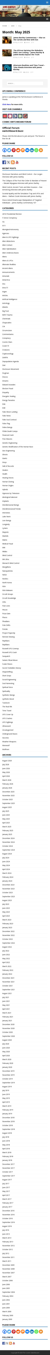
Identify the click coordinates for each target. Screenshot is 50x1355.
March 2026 (6, 780)
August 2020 (7, 1040)
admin (28, 42)
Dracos (5, 377)
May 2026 (6, 772)
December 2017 (8, 1164)
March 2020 (6, 1059)
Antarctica (6, 280)
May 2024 (6, 865)
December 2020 (8, 1024)
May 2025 (6, 819)
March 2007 (6, 1277)
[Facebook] (5, 150)
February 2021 (7, 1017)
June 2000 (6, 1308)
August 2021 (7, 993)
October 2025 (7, 799)
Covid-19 (5, 346)
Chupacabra (6, 322)
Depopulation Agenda (10, 361)
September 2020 (8, 1036)
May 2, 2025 (18, 72)
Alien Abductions (8, 241)
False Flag (6, 423)
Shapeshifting (7, 672)
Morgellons (6, 567)
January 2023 (7, 927)
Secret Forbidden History (11, 668)
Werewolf (6, 745)
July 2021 (5, 997)
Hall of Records (8, 466)
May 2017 (6, 1191)
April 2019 (6, 1102)
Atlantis (5, 307)
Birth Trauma (7, 315)
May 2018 (6, 1145)
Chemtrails (6, 319)
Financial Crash (8, 435)
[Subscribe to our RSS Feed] (13, 162)
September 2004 (8, 1292)
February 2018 (7, 1156)
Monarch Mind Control (10, 563)
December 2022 (8, 931)
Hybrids (5, 489)
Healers (5, 470)
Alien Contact (7, 245)
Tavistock (6, 703)
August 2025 (7, 807)
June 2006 (6, 1284)
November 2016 (8, 1214)
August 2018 (7, 1133)
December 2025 (8, 792)
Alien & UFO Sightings (10, 237)
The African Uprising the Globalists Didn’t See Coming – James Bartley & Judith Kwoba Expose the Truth (28, 52)
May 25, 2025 (19, 42)
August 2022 (7, 947)
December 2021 (8, 978)
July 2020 (5, 1044)
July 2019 (5, 1090)
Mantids (5, 536)
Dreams (5, 381)
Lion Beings (6, 520)
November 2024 (8, 842)
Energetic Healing (8, 396)
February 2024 (7, 877)
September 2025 (8, 803)
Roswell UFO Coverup (10, 648)
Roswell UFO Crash (9, 652)
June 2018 (6, 1141)
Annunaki (5, 276)
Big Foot (5, 311)
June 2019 (6, 1094)
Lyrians (5, 528)
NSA (4, 586)
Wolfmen (5, 749)
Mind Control (7, 555)
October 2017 (7, 1172)
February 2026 (7, 784)
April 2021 (6, 1009)
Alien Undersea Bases (10, 253)
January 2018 (7, 1160)
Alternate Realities (9, 264)
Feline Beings (7, 427)
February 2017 (7, 1203)
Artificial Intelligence (9, 299)
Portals (5, 629)
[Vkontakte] (27, 150)
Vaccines (5, 738)
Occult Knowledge (9, 598)
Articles (5, 295)
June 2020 (6, 1048)
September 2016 (8, 1222)
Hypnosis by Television (10, 493)
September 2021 (8, 989)
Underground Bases (9, 734)
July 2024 (5, 858)
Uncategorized (7, 730)
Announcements (8, 272)
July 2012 (5, 1253)
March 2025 (6, 827)
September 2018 (8, 1129)
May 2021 (6, 1005)
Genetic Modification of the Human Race (17, 447)
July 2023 (5, 904)
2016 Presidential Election (12, 214)
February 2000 (7, 1315)
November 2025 (8, 795)
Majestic (5, 532)
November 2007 (8, 1273)
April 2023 (6, 916)
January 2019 (7, 1114)
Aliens (4, 257)
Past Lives (6, 606)
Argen (4, 291)
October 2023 (7, 892)
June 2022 (6, 954)
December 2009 (8, 1265)
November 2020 (8, 1028)
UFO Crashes (7, 718)
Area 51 (5, 288)
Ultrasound (6, 726)
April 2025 (6, 823)
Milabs (4, 551)
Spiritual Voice (7, 687)
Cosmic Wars (7, 342)
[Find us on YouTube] (17, 162)
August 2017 (7, 1180)
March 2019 (6, 1106)
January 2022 (7, 974)
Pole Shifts (6, 625)
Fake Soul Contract (9, 420)
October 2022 (7, 939)
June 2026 (6, 768)
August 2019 (7, 1086)
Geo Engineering (8, 451)
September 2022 (8, 943)
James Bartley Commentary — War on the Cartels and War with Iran (29, 38)
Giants (4, 458)
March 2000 (6, 1311)
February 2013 (7, 1242)
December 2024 (8, 838)
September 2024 (8, 850)
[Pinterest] (14, 150)
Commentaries (7, 334)
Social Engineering (9, 679)
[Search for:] (25, 83)
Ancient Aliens (7, 268)
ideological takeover (9, 497)
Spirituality (6, 691)
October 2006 (7, 1280)
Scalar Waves (7, 664)
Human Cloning (8, 482)
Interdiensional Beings (10, 505)
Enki (3, 404)
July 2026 (5, 764)
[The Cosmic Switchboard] (25, 15)
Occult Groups (7, 594)
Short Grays (6, 675)
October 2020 (7, 1032)
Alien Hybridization (9, 249)
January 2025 (7, 834)
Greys (4, 462)
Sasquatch (6, 656)
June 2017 (6, 1187)
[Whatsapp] (36, 150)
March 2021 (6, 1013)
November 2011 (8, 1257)
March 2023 (6, 920)
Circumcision (7, 330)
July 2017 (5, 1183)
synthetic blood (8, 699)
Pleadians (6, 621)
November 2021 (8, 982)
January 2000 (7, 1319)
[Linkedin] (32, 150)
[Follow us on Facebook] (4, 162)
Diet (3, 365)
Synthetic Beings (8, 695)
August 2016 (7, 1226)
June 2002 (6, 1300)
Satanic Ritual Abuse (10, 660)
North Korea (7, 582)
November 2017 (8, 1168)
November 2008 (8, 1269)
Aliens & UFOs (7, 260)
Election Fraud (7, 388)
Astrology (6, 303)
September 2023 (8, 896)
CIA (3, 326)
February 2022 (7, 970)
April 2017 (6, 1195)
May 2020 (6, 1051)
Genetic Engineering (9, 443)
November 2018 (8, 1121)
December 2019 (8, 1071)
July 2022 (5, 951)
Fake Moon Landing (9, 412)
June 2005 (6, 1288)
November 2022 (8, 935)
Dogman (5, 373)
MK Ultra (5, 559)
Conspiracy (6, 338)
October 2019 (7, 1079)
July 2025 (5, 811)
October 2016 (7, 1218)
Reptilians (6, 641)
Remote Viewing (8, 637)
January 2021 (7, 1020)
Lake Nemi (6, 516)
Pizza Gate (6, 613)
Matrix (4, 540)
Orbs (4, 602)
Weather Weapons (9, 741)
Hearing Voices (7, 478)
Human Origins (7, 485)
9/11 (4, 225)
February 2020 (7, 1063)
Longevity (6, 524)
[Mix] (23, 150)
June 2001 (6, 1304)
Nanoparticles (7, 571)
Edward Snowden (8, 385)
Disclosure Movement (10, 369)
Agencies (5, 233)
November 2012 (8, 1246)
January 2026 (7, 788)
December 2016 (8, 1211)
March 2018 (6, 1152)
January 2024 (7, 881)
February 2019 (7, 1110)
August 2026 (7, 761)
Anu (3, 284)
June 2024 (6, 861)
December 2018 (8, 1117)
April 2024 (6, 869)
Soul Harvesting (8, 683)
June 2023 (6, 908)
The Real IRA (7, 707)
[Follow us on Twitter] (8, 162)
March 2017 (6, 1199)
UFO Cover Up (7, 714)
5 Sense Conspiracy (9, 218)
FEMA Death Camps (10, 431)
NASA (4, 575)
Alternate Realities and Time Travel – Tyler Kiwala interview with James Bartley (29, 67)
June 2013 (6, 1234)
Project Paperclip (8, 633)
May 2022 (6, 958)
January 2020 (7, 1067)
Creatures (6, 350)
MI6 (3, 547)
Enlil (3, 408)
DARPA (5, 357)
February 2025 (7, 830)
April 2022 (6, 962)
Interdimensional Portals (11, 509)
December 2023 (8, 885)
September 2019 (8, 1082)
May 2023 (6, 912)
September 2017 (8, 1176)
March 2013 (6, 1238)
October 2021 (7, 986)
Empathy (5, 392)
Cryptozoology (7, 354)
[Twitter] (9, 150)
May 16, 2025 (19, 57)
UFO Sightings (7, 722)
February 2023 (7, 923)
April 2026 (6, 776)
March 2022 (6, 966)
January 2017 (7, 1207)
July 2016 (5, 1230)
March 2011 (6, 1261)
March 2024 (6, 873)
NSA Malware (7, 590)
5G (3, 222)
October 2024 (7, 846)
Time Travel (6, 710)
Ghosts (5, 454)
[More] (41, 150)
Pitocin (4, 610)
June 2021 (6, 1001)
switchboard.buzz (12, 130)
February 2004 (7, 1296)
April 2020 (6, 1055)
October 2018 (7, 1125)
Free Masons (7, 439)
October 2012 (7, 1249)
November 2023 (8, 889)
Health (4, 474)
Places (4, 617)
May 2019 (6, 1098)
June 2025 (6, 815)
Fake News (6, 416)
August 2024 (7, 854)
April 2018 (6, 1148)
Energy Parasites (8, 400)
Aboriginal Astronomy (10, 229)
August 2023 (7, 900)
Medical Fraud (7, 544)
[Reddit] (18, 150)
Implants (5, 501)
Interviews (6, 513)
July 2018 (5, 1137)
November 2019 (8, 1075)
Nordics (5, 579)
